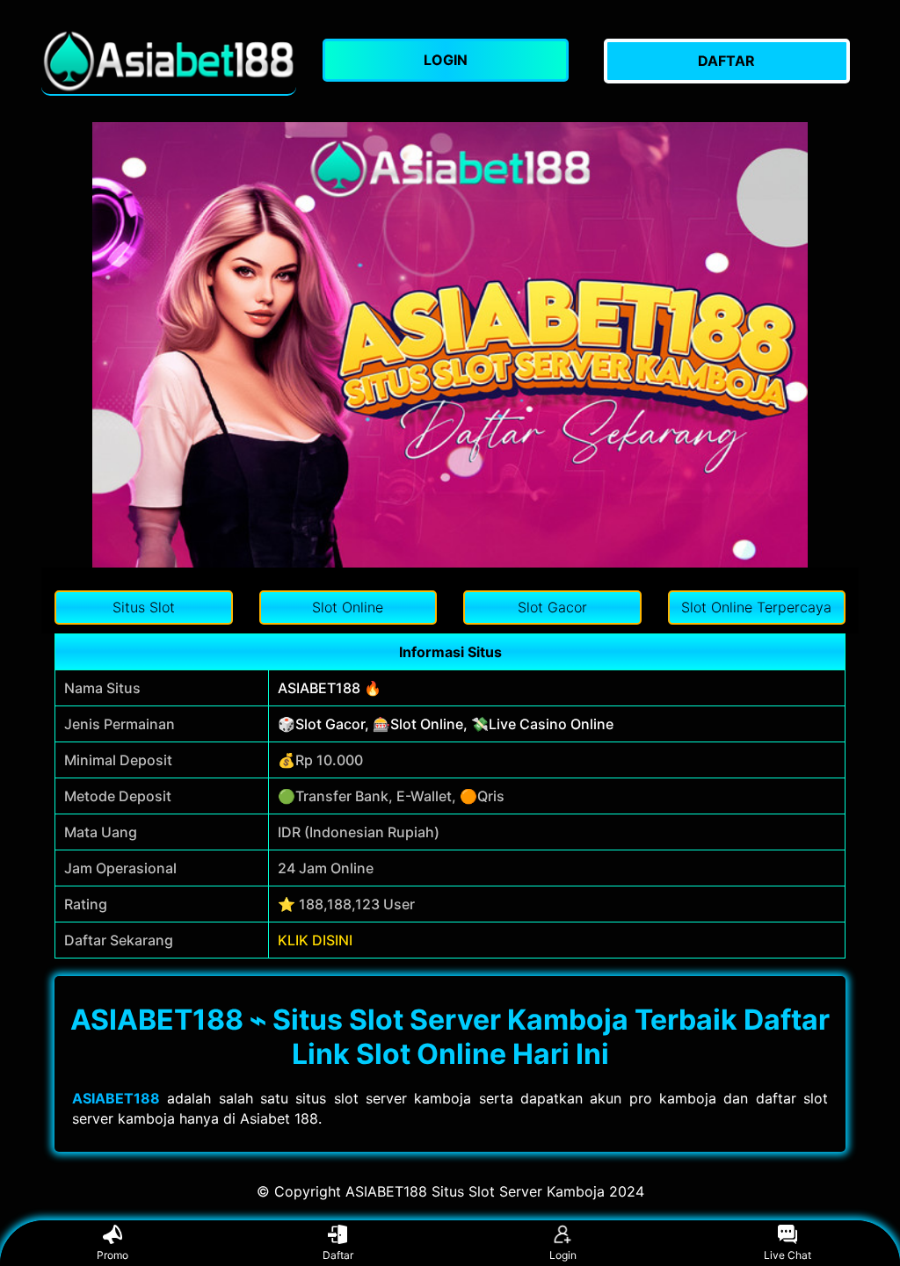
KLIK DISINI (315, 940)
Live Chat (787, 1255)
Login (563, 1255)
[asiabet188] (168, 61)
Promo (112, 1255)
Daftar (338, 1255)
